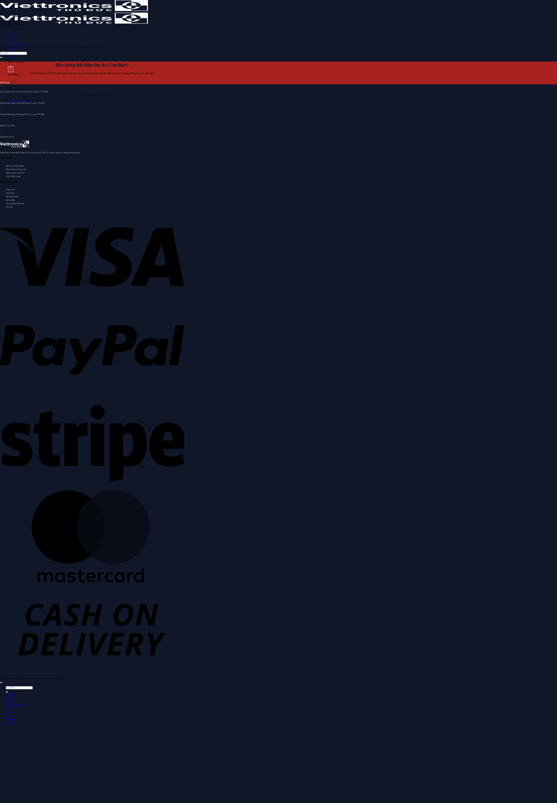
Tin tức (9, 708)
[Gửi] (1, 57)
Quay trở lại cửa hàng (18, 101)
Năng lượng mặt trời (15, 173)
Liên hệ (11, 56)
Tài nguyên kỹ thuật (17, 45)
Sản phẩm (10, 200)
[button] (10, 69)
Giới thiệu (10, 193)
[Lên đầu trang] (1, 682)
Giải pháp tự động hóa (16, 169)
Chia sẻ (9, 712)
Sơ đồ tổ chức (12, 196)
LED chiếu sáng (13, 176)
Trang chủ (12, 35)
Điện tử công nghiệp (15, 166)
